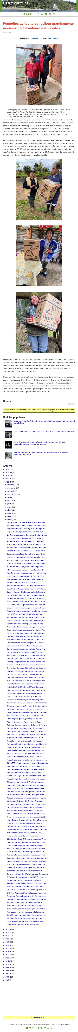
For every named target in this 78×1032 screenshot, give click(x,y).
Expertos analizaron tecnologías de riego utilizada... (25, 624)
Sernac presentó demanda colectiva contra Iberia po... (26, 814)
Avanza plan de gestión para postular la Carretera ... (25, 912)
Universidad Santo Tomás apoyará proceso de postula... (27, 899)
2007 (7, 974)
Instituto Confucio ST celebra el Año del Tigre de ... (25, 687)
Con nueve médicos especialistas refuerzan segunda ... (27, 690)
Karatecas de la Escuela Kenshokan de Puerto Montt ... (27, 522)
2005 (7, 980)
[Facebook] (38, 14)
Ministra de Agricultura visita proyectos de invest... (25, 871)
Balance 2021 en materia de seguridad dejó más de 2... (27, 890)
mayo (9, 507)
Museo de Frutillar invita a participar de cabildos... (25, 905)
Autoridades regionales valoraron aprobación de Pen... (26, 909)
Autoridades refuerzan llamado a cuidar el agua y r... (25, 833)
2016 (7, 945)
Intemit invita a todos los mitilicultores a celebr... (24, 925)
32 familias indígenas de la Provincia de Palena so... (26, 750)
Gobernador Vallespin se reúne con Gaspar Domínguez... (27, 712)
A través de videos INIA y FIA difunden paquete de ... (26, 567)
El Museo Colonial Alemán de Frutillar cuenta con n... (26, 782)
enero (9, 520)
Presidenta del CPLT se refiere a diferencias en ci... (25, 579)
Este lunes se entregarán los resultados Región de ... (26, 649)
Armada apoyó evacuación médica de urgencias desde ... (27, 703)
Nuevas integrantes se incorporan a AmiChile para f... (26, 773)
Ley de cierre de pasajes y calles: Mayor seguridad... (26, 700)
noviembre (11, 488)
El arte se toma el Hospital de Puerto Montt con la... (25, 811)
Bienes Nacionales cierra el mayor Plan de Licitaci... (26, 693)
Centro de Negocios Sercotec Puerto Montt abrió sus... (26, 677)
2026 (7, 469)
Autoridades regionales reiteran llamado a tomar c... (25, 918)
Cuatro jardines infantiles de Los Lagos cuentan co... (26, 766)
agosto (10, 497)
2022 (7, 482)
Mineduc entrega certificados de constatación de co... (26, 557)
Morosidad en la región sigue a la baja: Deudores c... (26, 627)
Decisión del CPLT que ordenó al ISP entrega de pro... (26, 826)
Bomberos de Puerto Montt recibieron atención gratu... (26, 525)
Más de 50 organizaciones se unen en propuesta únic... (27, 544)
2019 (7, 936)
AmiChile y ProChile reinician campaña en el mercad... (27, 655)
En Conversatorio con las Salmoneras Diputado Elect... (27, 535)
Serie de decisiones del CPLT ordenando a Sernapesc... (27, 874)
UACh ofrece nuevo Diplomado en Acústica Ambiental (26, 605)
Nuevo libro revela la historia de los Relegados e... (25, 741)
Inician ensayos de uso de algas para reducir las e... (25, 921)
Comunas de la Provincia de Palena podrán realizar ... (26, 788)
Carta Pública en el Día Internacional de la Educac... (26, 592)
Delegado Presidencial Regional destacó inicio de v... (26, 893)
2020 (7, 932)
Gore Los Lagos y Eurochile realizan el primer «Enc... (26, 554)
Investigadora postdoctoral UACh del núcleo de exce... (26, 662)
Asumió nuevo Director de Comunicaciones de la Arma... (27, 548)
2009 (7, 967)
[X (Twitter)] (50, 14)
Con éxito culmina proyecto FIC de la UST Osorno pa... (27, 731)
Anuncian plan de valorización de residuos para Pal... (26, 855)
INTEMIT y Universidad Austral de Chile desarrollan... (26, 728)
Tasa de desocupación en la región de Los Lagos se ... (26, 529)
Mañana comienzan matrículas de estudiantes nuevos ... (27, 611)
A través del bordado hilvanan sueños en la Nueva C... (26, 538)
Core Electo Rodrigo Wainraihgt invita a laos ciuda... (26, 757)
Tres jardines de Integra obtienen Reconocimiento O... (26, 668)
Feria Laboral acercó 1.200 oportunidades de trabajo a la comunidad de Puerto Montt (44, 431)
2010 (7, 964)
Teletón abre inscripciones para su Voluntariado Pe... (26, 630)
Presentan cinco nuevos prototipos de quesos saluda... (26, 792)
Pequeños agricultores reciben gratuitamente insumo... (26, 779)
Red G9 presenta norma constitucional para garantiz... (26, 658)
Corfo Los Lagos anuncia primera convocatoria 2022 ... (26, 817)
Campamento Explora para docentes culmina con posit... (27, 858)
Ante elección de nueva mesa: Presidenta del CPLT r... (26, 902)
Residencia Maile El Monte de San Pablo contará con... (27, 883)
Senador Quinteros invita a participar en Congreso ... (26, 715)
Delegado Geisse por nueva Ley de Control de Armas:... (27, 725)
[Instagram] (42, 14)
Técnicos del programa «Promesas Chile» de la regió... (27, 706)
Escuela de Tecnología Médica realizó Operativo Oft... (26, 896)
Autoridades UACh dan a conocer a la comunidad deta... (27, 804)
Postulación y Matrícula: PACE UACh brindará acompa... (27, 829)
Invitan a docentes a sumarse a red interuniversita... (25, 620)
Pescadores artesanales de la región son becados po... (27, 760)
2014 (7, 951)
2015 (7, 948)
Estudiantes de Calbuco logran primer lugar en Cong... (26, 598)
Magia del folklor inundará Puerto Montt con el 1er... (25, 738)
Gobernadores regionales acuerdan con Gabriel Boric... (27, 776)
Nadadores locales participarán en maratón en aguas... (27, 798)
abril (9, 510)
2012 (7, 958)
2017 (7, 942)
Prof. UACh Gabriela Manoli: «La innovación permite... (26, 785)
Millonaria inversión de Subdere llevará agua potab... (26, 886)
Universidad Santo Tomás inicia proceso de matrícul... (26, 643)
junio (9, 504)
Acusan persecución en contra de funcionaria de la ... (26, 541)
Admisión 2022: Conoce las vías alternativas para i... (26, 560)
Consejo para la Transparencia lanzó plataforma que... (26, 665)
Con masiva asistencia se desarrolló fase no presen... (26, 769)
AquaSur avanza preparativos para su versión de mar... (27, 573)
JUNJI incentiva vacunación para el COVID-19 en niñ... (27, 877)
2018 (7, 939)
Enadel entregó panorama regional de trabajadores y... (26, 608)
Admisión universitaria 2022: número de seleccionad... (26, 586)
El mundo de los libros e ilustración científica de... (25, 880)
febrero (10, 516)
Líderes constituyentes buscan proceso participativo (25, 867)
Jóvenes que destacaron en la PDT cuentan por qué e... (27, 563)
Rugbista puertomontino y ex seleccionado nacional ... (26, 709)
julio (9, 500)
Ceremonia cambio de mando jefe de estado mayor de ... (27, 861)
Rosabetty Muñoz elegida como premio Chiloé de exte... (27, 734)
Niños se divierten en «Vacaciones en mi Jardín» (24, 722)
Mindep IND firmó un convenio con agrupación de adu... (27, 747)
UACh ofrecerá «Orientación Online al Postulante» (25, 801)
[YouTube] (46, 14)
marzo (9, 513)
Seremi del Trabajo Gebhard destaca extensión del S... (26, 848)
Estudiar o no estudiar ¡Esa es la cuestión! (22, 582)
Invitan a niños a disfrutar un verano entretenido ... (25, 836)
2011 (7, 961)
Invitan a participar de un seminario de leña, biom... (25, 696)
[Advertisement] (39, 999)
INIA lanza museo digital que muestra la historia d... (25, 570)
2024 (7, 476)
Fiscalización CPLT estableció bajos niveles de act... (26, 852)
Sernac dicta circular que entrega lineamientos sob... (26, 633)
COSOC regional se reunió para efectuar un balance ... (26, 915)
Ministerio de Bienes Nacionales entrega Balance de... (26, 639)
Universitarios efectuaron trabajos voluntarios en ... (25, 646)
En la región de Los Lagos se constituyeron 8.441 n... (26, 614)
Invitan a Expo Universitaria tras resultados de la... (25, 823)
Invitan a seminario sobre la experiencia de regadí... (25, 845)
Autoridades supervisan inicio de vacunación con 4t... (26, 617)
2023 (7, 479)
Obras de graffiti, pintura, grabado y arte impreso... (25, 719)
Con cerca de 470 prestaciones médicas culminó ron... (26, 636)
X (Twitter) (54, 38)
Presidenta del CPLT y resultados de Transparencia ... (26, 595)
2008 (7, 970)
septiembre (11, 494)
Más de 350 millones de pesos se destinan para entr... (26, 681)
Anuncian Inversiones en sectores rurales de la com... (26, 753)
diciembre (11, 485)
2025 (7, 472)
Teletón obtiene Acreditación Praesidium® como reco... (27, 601)
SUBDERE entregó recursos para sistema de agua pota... (27, 763)
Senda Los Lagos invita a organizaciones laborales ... (26, 684)
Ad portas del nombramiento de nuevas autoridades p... (27, 744)
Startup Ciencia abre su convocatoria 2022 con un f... (26, 652)
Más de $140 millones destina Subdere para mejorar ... (26, 864)
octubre (10, 491)
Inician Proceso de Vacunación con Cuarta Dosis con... (27, 820)
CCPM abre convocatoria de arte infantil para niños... (26, 795)
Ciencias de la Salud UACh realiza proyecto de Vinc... (26, 839)
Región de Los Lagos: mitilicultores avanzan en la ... (26, 532)
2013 (7, 955)
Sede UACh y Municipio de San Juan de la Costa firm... (27, 589)
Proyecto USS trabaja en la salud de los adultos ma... (26, 671)
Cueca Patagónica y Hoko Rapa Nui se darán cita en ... (27, 551)
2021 (7, 929)
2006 (7, 977)
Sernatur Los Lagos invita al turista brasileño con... (25, 674)
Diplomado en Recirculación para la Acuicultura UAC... (27, 842)
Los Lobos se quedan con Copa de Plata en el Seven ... (27, 576)
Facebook (34, 38)
